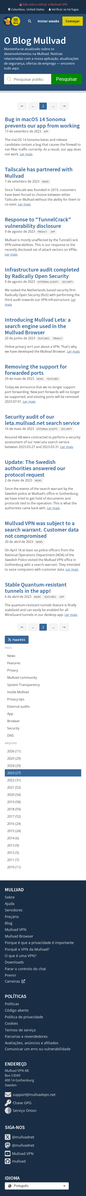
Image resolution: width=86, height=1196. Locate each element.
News (45, 181)
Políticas (12, 1003)
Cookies (11, 1023)
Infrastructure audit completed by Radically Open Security (42, 273)
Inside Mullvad (18, 692)
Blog (8, 923)
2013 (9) (13, 845)
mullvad (19, 1161)
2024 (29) (14, 765)
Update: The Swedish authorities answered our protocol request (35, 468)
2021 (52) (14, 787)
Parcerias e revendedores (26, 1036)
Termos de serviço (20, 1030)
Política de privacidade (24, 1016)
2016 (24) (14, 823)
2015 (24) (14, 831)
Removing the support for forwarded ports (36, 370)
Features (43, 338)
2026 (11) (14, 751)
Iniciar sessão (48, 21)
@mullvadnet (23, 1137)
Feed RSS (19, 640)
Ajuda (9, 903)
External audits (48, 282)
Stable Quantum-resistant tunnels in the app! (36, 588)
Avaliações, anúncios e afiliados (31, 1042)
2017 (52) (14, 816)
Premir (10, 975)
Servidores (14, 910)
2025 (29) (14, 758)
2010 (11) (14, 867)
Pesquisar (66, 79)
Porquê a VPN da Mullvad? (27, 949)
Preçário (12, 916)
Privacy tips (15, 699)
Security (67, 282)
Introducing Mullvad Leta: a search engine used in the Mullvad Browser (38, 326)
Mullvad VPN (15, 929)
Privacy (42, 231)
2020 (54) (14, 794)
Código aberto (17, 1010)
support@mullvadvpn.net (34, 1094)
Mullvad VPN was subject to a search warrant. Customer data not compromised (42, 529)
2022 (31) (14, 780)
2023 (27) (14, 773)
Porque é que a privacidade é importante (39, 942)
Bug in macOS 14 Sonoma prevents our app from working (42, 122)
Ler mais (26, 154)
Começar (73, 21)
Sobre (10, 897)
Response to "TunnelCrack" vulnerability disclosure (38, 222)
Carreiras (12, 981)
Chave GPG (22, 1102)
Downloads (14, 962)
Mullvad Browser (19, 936)
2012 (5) (13, 852)
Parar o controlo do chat (25, 968)
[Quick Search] (29, 21)
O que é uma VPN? (20, 955)
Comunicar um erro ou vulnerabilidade (37, 1048)
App (46, 131)
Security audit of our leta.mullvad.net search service (42, 420)
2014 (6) (13, 838)
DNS (10, 735)
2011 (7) (13, 860)
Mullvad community (22, 677)
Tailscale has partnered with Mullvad (39, 172)
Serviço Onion (24, 1110)
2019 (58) (14, 802)
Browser (13, 721)
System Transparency (23, 685)
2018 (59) (14, 809)
